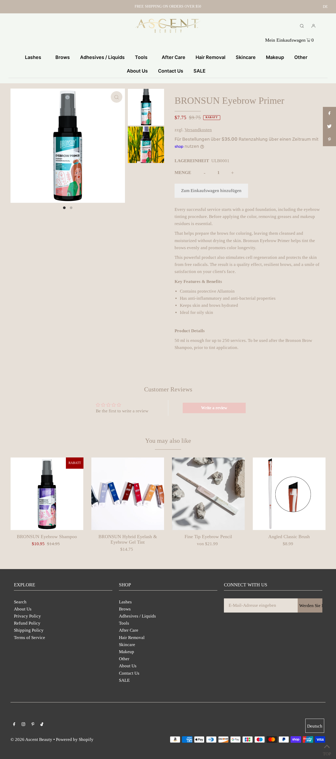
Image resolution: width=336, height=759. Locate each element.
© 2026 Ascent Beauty (31, 739)
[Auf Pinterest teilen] (329, 139)
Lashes (125, 601)
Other (124, 658)
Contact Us (129, 673)
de (325, 7)
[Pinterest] (33, 724)
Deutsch (314, 726)
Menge (183, 172)
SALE (124, 680)
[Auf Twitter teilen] (329, 126)
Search (20, 601)
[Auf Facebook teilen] (329, 113)
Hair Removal (132, 637)
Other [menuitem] (300, 57)
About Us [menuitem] (137, 71)
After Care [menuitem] (173, 57)
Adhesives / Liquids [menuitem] (102, 57)
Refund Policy (27, 623)
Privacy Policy (27, 616)
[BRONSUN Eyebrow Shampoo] (46, 493)
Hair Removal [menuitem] (210, 57)
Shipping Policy (29, 630)
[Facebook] (14, 724)
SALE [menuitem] (199, 71)
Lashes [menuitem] (33, 57)
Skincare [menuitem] (246, 57)
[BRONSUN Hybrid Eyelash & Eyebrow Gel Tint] (127, 493)
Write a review (214, 408)
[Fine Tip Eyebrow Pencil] (208, 493)
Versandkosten (198, 129)
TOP (327, 752)
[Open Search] (301, 25)
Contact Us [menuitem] (170, 71)
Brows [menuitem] (62, 57)
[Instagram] (23, 724)
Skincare (127, 644)
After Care (128, 630)
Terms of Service (29, 637)
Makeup (126, 651)
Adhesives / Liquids (137, 616)
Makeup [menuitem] (275, 57)
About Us (23, 609)
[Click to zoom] (116, 97)
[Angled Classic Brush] (289, 493)
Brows (125, 609)
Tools (124, 623)
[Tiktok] (41, 724)
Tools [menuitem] (141, 57)
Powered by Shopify (74, 739)
